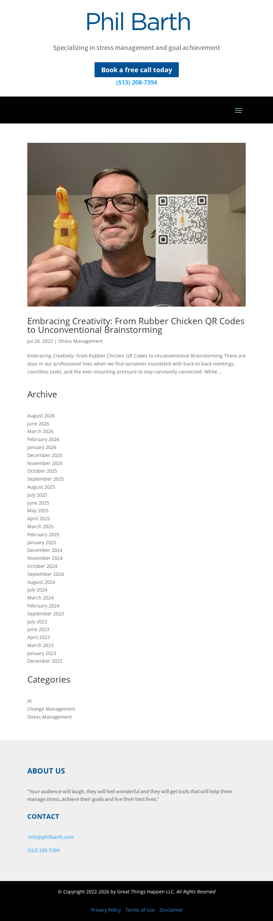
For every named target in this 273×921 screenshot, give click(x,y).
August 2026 (41, 415)
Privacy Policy (106, 910)
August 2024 (41, 582)
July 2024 (37, 589)
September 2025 (45, 479)
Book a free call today (136, 69)
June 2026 (38, 423)
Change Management (51, 709)
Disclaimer (171, 910)
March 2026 (40, 431)
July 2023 (37, 621)
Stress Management (80, 341)
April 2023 (38, 637)
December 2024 (44, 550)
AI (29, 701)
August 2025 (41, 487)
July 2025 (37, 495)
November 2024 (45, 558)
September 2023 (45, 613)
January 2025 (41, 542)
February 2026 (43, 439)
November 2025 (45, 463)
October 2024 (42, 566)
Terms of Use (140, 910)
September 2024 (45, 574)
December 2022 (44, 661)
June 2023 (38, 629)
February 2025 (43, 534)
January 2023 (41, 653)
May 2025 (38, 510)
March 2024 (40, 597)
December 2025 (44, 455)
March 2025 (40, 526)
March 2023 (40, 645)
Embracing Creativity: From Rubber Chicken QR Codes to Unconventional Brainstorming (135, 325)
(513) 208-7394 (136, 82)
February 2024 (43, 605)
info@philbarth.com (51, 836)
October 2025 (42, 471)
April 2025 (38, 518)
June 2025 (38, 503)
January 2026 (41, 447)
